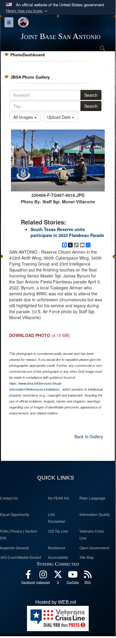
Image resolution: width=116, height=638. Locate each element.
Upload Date (59, 117)
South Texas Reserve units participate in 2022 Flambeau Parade (67, 232)
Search (91, 95)
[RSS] (87, 575)
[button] (27, 11)
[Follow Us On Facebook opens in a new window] (28, 575)
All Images (23, 117)
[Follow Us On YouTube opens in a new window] (72, 575)
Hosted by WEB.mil (55, 602)
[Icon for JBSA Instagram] (43, 575)
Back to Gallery (88, 436)
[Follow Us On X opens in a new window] (57, 575)
